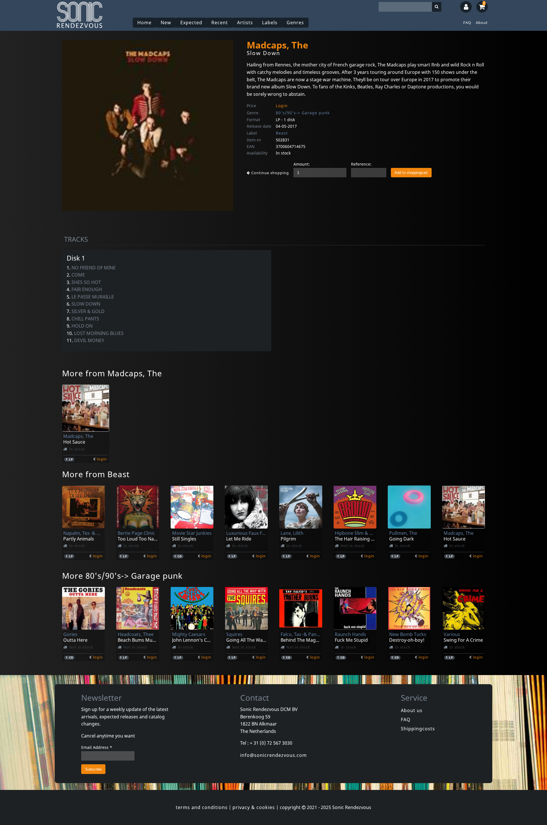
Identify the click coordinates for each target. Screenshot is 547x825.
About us (412, 710)
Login (282, 105)
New (166, 22)
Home (144, 22)
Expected (191, 22)
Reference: (361, 164)
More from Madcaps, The (112, 373)
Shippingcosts (418, 729)
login (102, 459)
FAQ (467, 22)
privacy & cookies (253, 807)
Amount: (301, 164)
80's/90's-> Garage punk (303, 112)
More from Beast (96, 474)
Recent (219, 22)
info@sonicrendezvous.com (273, 755)
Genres (295, 22)
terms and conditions (202, 807)
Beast (282, 133)
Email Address (96, 747)
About (482, 22)
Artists (245, 22)
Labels (269, 22)
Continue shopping (269, 172)
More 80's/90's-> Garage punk (122, 575)
